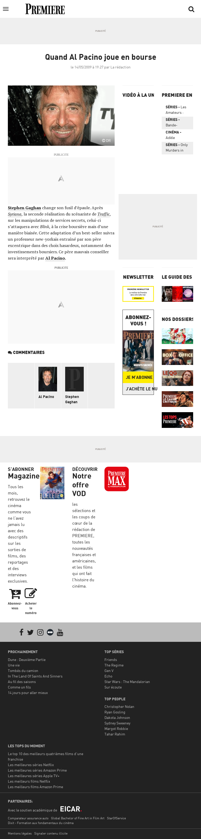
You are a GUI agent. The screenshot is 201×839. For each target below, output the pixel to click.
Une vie (14, 665)
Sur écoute (113, 687)
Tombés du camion (23, 670)
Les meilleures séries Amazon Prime (37, 770)
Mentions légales (20, 833)
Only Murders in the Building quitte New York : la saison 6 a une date (177, 148)
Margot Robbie (116, 728)
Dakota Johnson (117, 717)
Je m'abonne (139, 377)
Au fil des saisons (22, 681)
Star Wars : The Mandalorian (127, 681)
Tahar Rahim (114, 734)
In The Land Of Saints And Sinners (35, 676)
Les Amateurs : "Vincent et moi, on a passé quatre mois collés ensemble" (176, 111)
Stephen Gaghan (72, 399)
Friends (110, 659)
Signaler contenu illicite (51, 833)
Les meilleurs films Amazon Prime (35, 786)
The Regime (114, 665)
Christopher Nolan (119, 706)
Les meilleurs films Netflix (29, 781)
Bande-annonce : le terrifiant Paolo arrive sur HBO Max (176, 123)
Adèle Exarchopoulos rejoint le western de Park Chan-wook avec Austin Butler (177, 136)
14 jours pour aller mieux (28, 692)
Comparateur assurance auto (28, 818)
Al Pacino (46, 396)
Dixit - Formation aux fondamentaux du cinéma (41, 823)
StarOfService (116, 818)
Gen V (109, 670)
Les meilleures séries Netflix (31, 764)
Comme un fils (19, 687)
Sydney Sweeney (117, 723)
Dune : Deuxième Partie (27, 659)
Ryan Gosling (114, 712)
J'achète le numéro (140, 388)
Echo (108, 676)
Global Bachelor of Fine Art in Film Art (77, 818)
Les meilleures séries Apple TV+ (33, 775)
